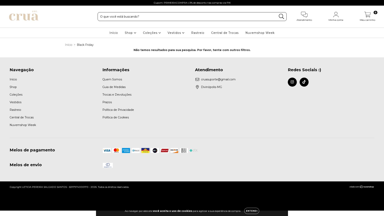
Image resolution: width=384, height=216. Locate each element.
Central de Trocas (225, 33)
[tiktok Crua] (11, 3)
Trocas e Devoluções (116, 94)
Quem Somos (112, 79)
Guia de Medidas (114, 87)
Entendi (251, 211)
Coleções (150, 33)
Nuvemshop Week (260, 33)
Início (113, 33)
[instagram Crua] (6, 3)
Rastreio (197, 33)
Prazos (107, 102)
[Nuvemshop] (361, 187)
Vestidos (175, 33)
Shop (129, 33)
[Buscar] (281, 16)
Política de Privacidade (118, 110)
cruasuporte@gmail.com (218, 79)
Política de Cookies (115, 117)
